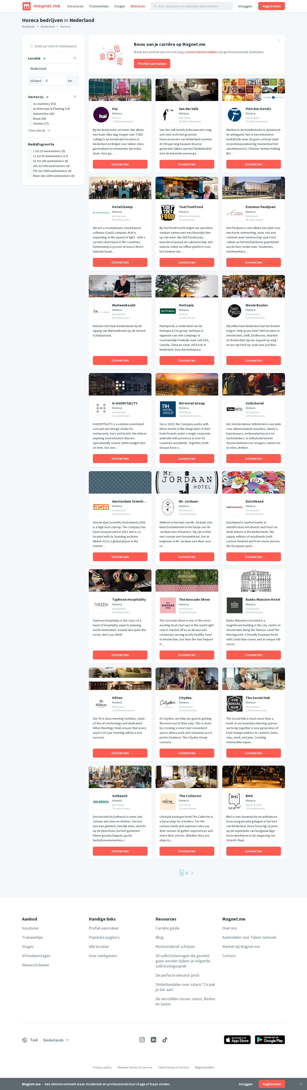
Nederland (48, 26)
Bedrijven (138, 6)
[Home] (41, 6)
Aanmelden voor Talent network (249, 937)
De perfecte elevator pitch (177, 975)
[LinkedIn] (153, 1039)
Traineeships (99, 6)
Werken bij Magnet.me (241, 946)
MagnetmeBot (204, 1067)
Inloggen (245, 6)
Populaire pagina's (104, 937)
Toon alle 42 (36, 130)
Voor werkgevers (103, 955)
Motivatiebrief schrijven (175, 946)
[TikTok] (165, 1039)
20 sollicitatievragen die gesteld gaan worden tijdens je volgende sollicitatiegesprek (183, 961)
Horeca (65, 26)
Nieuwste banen (35, 964)
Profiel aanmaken (152, 63)
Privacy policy (102, 1067)
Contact (229, 955)
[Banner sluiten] (279, 41)
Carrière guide (167, 928)
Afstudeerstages (36, 955)
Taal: (34, 1039)
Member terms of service (135, 1067)
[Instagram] (142, 1039)
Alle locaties (99, 946)
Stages (119, 6)
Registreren (272, 6)
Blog (159, 937)
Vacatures (75, 6)
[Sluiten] (301, 1084)
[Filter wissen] (75, 58)
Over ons (229, 928)
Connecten (120, 164)
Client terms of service (173, 1067)
